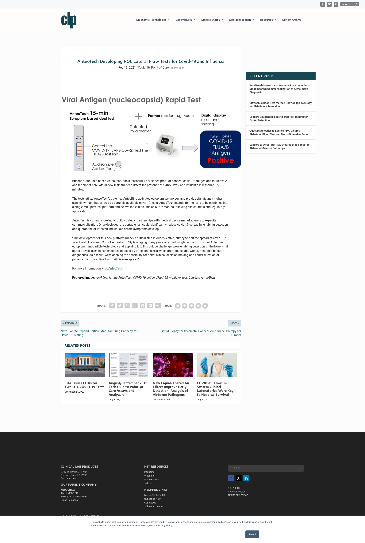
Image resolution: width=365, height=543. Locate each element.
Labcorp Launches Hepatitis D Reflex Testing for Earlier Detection (278, 118)
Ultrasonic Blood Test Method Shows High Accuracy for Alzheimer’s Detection (280, 104)
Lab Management (240, 19)
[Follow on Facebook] (231, 478)
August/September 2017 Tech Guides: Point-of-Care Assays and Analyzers (128, 388)
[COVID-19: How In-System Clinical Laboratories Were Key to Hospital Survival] (217, 365)
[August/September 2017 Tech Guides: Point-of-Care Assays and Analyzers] (129, 365)
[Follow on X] (239, 478)
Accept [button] (252, 534)
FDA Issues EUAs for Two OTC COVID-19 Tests (84, 385)
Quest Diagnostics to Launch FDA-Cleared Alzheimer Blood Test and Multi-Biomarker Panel (279, 132)
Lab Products (184, 19)
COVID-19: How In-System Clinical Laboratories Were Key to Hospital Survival (215, 388)
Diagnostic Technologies (151, 19)
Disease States (210, 19)
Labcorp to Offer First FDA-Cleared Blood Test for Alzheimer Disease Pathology (279, 146)
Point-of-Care (160, 67)
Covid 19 (144, 67)
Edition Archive (291, 19)
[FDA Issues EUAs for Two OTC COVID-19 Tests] (85, 365)
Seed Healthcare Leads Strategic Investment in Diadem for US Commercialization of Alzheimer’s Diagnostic (278, 89)
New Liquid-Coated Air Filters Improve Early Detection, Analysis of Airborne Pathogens (171, 388)
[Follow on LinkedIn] (246, 478)
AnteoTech (115, 268)
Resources (266, 19)
